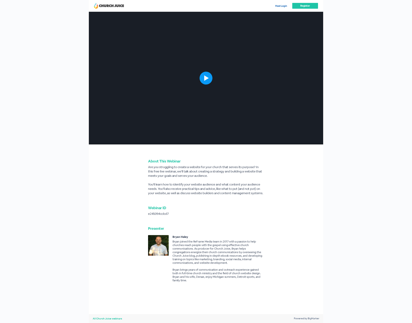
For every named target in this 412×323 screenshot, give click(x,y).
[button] (206, 78)
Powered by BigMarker (306, 318)
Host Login (281, 5)
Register (305, 5)
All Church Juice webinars (107, 318)
